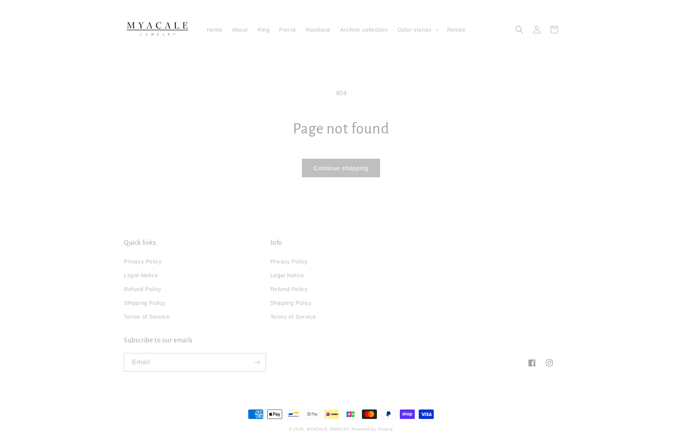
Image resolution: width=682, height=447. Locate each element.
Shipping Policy (144, 303)
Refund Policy (142, 289)
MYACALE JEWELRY (328, 429)
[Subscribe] (257, 362)
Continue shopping (341, 168)
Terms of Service (147, 317)
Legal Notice (141, 275)
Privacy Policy (142, 261)
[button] (417, 29)
